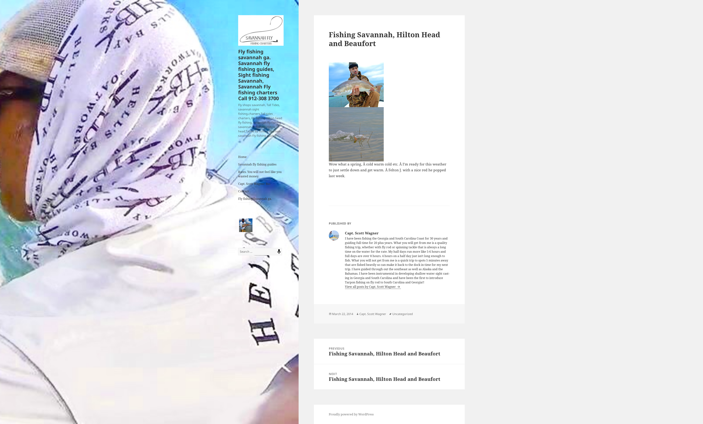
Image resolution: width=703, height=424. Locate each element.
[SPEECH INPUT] (279, 252)
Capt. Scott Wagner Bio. (254, 184)
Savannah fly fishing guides (257, 164)
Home (242, 157)
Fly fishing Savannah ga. (255, 199)
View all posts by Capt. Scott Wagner (371, 287)
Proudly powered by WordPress (351, 414)
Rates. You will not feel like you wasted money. (260, 174)
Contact (243, 191)
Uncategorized (402, 314)
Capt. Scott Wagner (372, 314)
